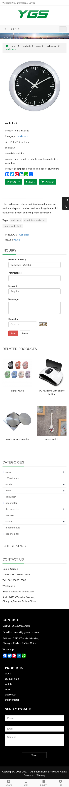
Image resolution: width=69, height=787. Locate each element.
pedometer (11, 503)
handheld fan (12, 533)
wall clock (51, 46)
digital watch (17, 390)
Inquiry (43, 784)
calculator (11, 496)
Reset (25, 333)
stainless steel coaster (17, 439)
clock (38, 46)
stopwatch (11, 515)
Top (60, 784)
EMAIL (31, 182)
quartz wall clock (12, 226)
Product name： (17, 259)
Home (13, 46)
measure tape (13, 527)
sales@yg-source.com (22, 591)
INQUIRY (14, 182)
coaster (9, 521)
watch (17, 239)
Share (9, 784)
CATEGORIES (11, 29)
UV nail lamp (12, 478)
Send (13, 333)
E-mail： (13, 286)
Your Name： (15, 272)
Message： (14, 299)
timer (8, 490)
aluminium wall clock (35, 220)
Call (26, 784)
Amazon (49, 182)
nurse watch (51, 439)
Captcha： (14, 319)
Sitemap (40, 775)
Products (26, 46)
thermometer (12, 509)
